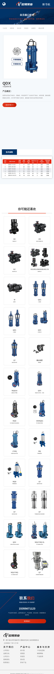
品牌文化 (6, 653)
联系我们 (27, 621)
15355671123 (27, 608)
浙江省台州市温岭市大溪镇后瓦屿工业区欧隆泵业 (22, 640)
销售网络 (40, 653)
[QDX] (25, 57)
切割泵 (12, 28)
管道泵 (26, 28)
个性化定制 (41, 650)
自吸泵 (33, 28)
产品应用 (40, 656)
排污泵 (22, 650)
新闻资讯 (6, 659)
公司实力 (6, 656)
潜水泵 (19, 28)
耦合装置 (41, 28)
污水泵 (5, 28)
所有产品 (23, 662)
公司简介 (6, 650)
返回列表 (9, 105)
